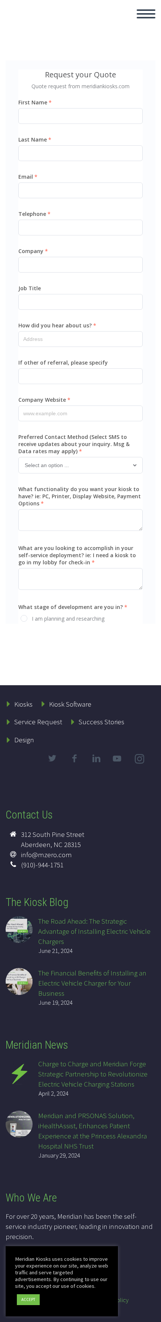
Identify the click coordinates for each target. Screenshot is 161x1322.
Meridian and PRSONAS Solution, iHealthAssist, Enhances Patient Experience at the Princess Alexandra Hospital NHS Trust (92, 1130)
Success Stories (101, 721)
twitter (52, 758)
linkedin (96, 758)
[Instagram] (140, 760)
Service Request (38, 721)
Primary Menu (146, 14)
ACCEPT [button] (28, 1299)
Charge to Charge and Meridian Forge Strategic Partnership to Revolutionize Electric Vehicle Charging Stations (93, 1073)
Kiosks (23, 703)
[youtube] (118, 764)
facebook (74, 758)
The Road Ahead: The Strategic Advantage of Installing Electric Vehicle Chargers (94, 931)
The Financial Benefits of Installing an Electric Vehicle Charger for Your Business (92, 983)
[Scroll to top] (151, 1312)
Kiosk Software (70, 703)
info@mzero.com (46, 854)
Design (24, 739)
